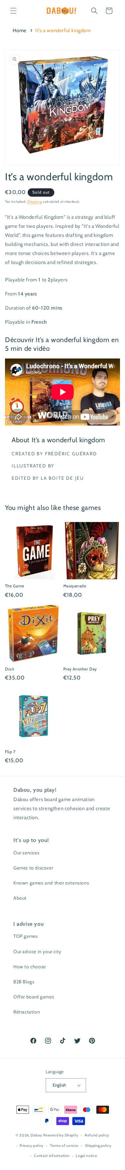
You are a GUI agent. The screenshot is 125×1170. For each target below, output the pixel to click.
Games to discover (33, 868)
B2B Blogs (23, 982)
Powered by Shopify (61, 1135)
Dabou (36, 1135)
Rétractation (26, 1012)
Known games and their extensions (51, 883)
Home (20, 30)
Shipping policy (98, 1145)
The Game (14, 585)
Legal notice (86, 1155)
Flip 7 (10, 751)
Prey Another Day (80, 668)
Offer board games (33, 997)
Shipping (34, 201)
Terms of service (64, 1145)
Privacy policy (32, 1145)
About (20, 898)
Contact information (51, 1155)
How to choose (29, 967)
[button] (13, 10)
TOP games (25, 936)
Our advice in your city (37, 952)
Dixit (9, 668)
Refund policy (97, 1135)
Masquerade (74, 585)
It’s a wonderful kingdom (63, 30)
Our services (26, 853)
